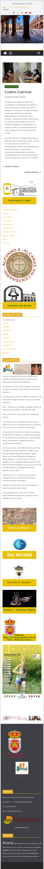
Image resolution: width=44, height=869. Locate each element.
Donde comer (7, 221)
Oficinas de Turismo (10, 232)
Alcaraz (7, 843)
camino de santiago (30, 843)
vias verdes (15, 856)
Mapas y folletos (8, 235)
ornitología (24, 850)
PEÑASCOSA (7, 331)
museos (11, 850)
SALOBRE (5, 327)
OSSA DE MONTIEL (9, 349)
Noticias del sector (12, 86)
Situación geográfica (10, 210)
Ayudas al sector (12, 166)
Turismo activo (8, 228)
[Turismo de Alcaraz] (22, 16)
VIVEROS (5, 338)
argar (15, 843)
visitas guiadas (27, 856)
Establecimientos (31, 172)
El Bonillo (20, 847)
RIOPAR (5, 334)
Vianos (10, 856)
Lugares (5, 850)
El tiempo (6, 213)
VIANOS (5, 323)
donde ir (14, 847)
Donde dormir (7, 224)
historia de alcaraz (28, 847)
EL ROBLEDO (7, 345)
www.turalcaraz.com (22, 827)
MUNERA (5, 353)
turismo (4, 856)
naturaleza (17, 850)
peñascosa (5, 853)
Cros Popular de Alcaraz (19, 7)
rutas (22, 853)
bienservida (20, 843)
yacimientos (35, 856)
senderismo (33, 853)
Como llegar (7, 217)
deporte (9, 847)
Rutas (4, 239)
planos (11, 853)
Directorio (6, 243)
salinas (27, 853)
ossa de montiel (32, 850)
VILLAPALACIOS (8, 342)
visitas (21, 856)
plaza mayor (17, 853)
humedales (37, 847)
